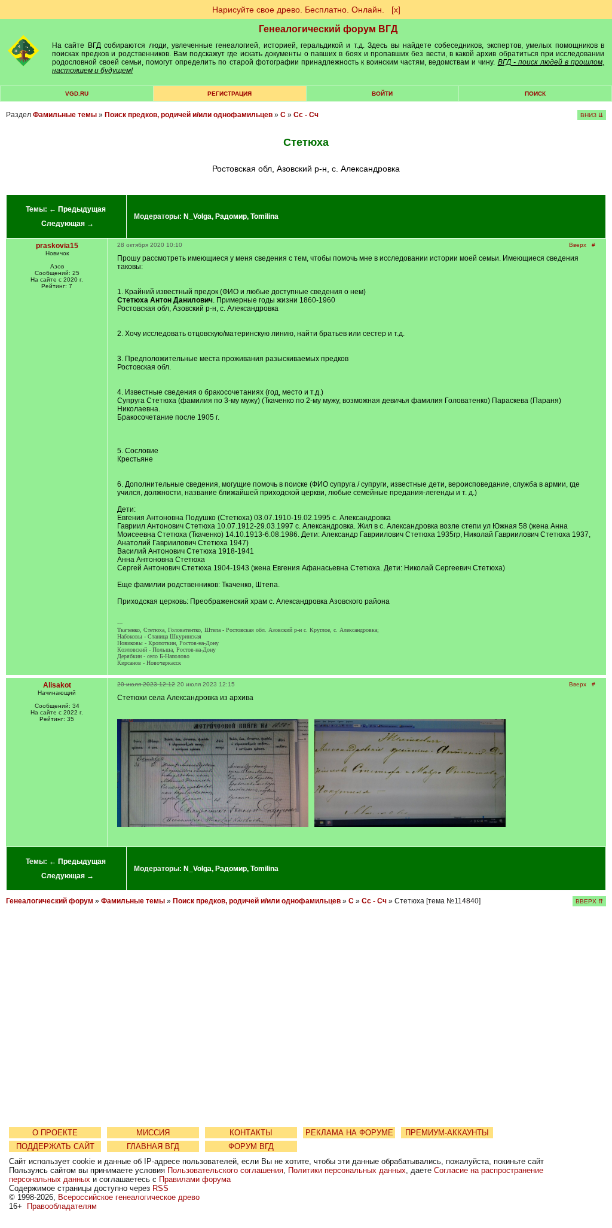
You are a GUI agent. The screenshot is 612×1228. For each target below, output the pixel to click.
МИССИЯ (153, 1132)
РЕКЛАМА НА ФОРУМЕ (349, 1132)
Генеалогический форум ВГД (328, 29)
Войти (382, 93)
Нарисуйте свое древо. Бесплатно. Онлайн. (298, 9)
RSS (160, 1188)
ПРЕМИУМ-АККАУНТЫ (447, 1132)
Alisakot (57, 685)
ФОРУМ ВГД (251, 1146)
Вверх (577, 245)
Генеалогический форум (49, 901)
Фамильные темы (65, 115)
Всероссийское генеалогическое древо (129, 1197)
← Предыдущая (77, 209)
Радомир (231, 216)
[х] (395, 9)
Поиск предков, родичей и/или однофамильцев (189, 115)
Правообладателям (62, 1206)
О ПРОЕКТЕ (55, 1132)
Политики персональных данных (347, 1170)
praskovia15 (57, 246)
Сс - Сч (306, 115)
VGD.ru (76, 93)
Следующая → (67, 223)
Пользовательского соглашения (225, 1170)
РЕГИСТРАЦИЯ (229, 93)
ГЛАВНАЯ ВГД (153, 1146)
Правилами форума (195, 1179)
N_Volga (197, 216)
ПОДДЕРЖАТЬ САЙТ (55, 1146)
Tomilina (264, 216)
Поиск (535, 93)
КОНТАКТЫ (251, 1132)
